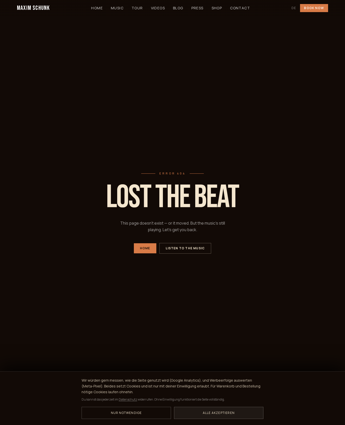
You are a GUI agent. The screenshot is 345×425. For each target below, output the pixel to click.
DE (293, 8)
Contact (240, 8)
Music (117, 8)
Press (197, 8)
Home (97, 8)
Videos (158, 8)
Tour (137, 8)
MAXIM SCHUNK (33, 8)
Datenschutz (128, 399)
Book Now (314, 8)
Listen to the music (185, 248)
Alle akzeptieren (219, 413)
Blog (178, 8)
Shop (217, 8)
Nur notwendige (126, 413)
